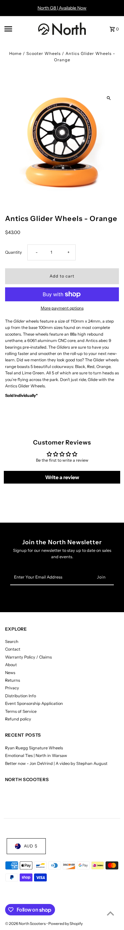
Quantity (13, 252)
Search (11, 641)
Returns (12, 680)
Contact (12, 649)
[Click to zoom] (108, 98)
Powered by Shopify (65, 923)
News (10, 672)
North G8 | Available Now (62, 8)
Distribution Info (20, 695)
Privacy (12, 688)
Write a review (62, 477)
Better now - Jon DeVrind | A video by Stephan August (56, 763)
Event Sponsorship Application (34, 703)
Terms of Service (21, 711)
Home (15, 53)
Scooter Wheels (43, 53)
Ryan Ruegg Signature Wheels (34, 748)
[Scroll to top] (110, 913)
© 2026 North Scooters (25, 923)
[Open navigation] (19, 29)
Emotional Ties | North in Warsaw (36, 755)
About (11, 664)
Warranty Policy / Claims (28, 657)
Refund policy (18, 719)
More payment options (62, 308)
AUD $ (31, 846)
